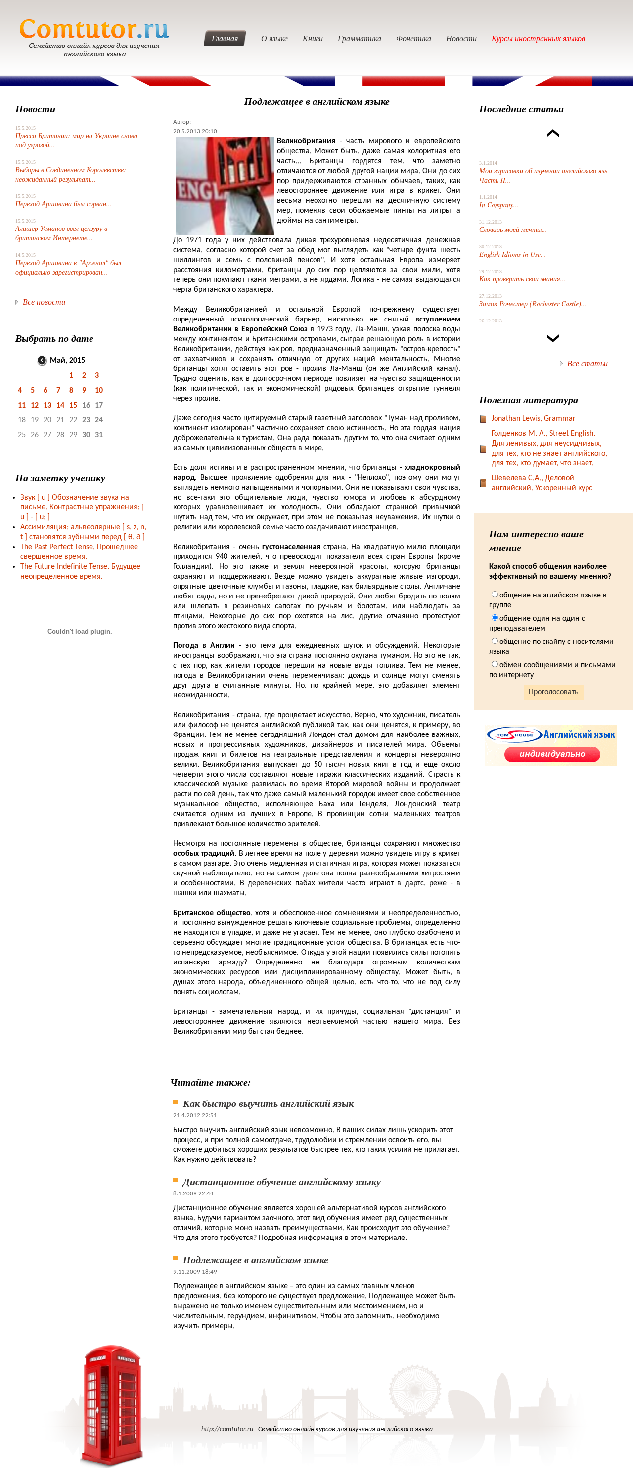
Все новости (44, 301)
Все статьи (587, 363)
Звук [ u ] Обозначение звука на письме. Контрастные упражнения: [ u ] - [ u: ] (82, 507)
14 (60, 406)
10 (99, 391)
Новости (461, 38)
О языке (274, 38)
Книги (313, 38)
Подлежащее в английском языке (255, 1259)
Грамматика (359, 38)
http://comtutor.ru (227, 1429)
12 (35, 406)
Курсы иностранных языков (538, 38)
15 (73, 406)
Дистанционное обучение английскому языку (282, 1181)
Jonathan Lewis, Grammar (534, 419)
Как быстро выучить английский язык (268, 1103)
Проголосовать (554, 692)
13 (47, 406)
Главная (225, 38)
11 (22, 406)
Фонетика (413, 38)
